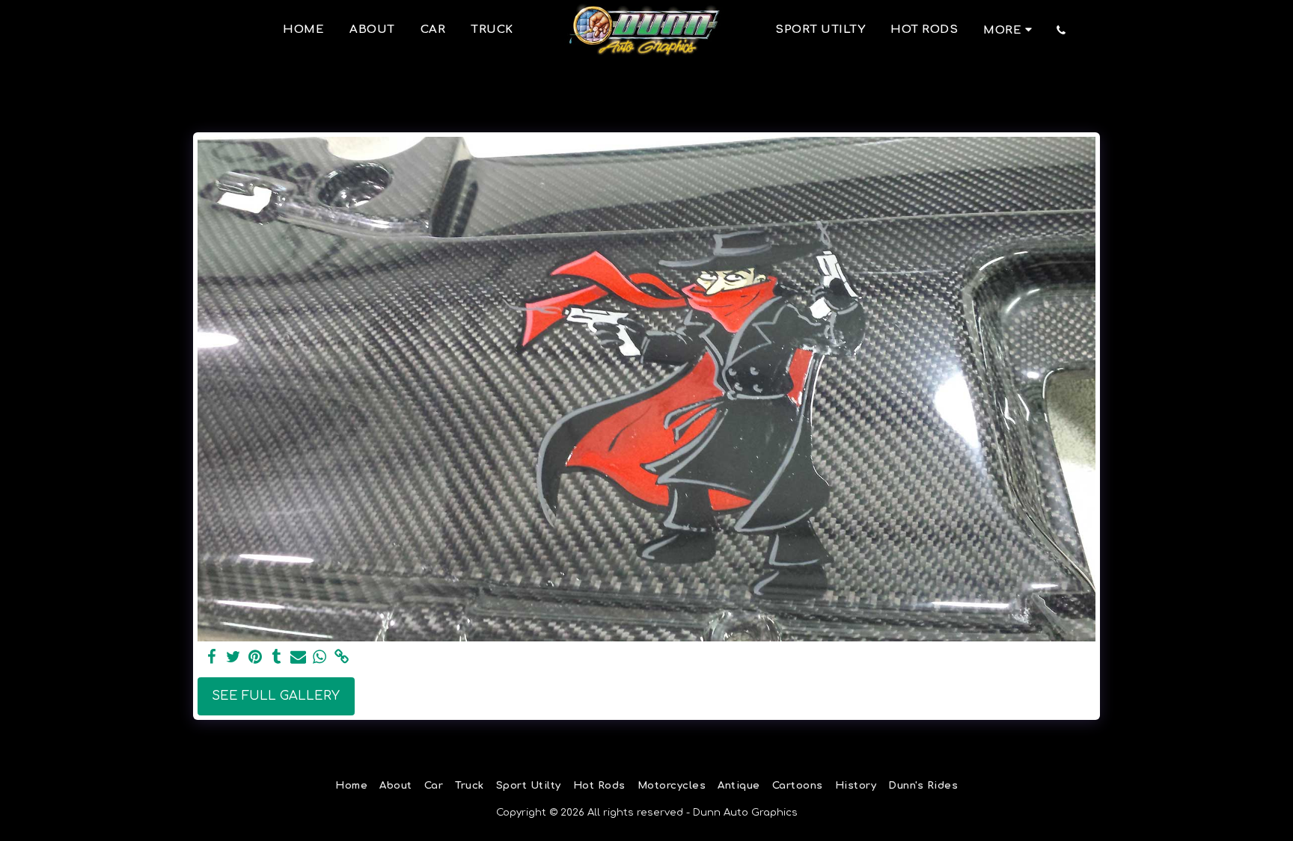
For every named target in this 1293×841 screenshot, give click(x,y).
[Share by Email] (298, 657)
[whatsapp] (320, 657)
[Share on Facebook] (212, 657)
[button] (1061, 30)
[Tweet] (233, 657)
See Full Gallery (276, 695)
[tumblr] (276, 657)
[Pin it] (255, 657)
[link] (341, 657)
